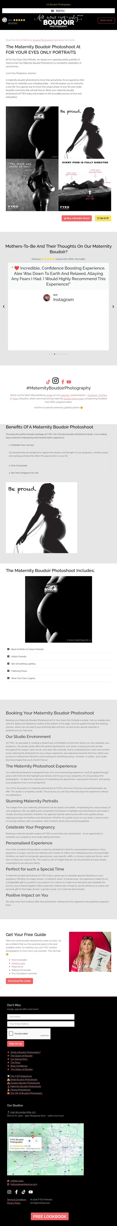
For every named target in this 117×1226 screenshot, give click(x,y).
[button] (58, 10)
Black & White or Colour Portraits (27, 649)
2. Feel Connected (18, 465)
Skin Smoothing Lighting (23, 664)
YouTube (102, 395)
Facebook (92, 395)
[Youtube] (31, 1192)
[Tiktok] (23, 1192)
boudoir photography (74, 398)
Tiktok (16, 398)
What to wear (18, 963)
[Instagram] (9, 1192)
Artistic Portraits (18, 656)
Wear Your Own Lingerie (23, 678)
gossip (49, 395)
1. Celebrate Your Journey (21, 445)
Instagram (65, 395)
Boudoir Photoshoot (43, 40)
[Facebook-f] (16, 1192)
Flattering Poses (19, 671)
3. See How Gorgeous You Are (24, 473)
